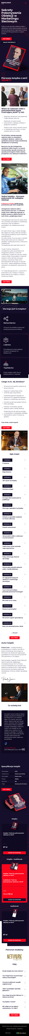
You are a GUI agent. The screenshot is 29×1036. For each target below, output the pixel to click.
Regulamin (20, 1028)
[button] (14, 632)
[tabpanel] (14, 731)
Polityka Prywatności (11, 1028)
